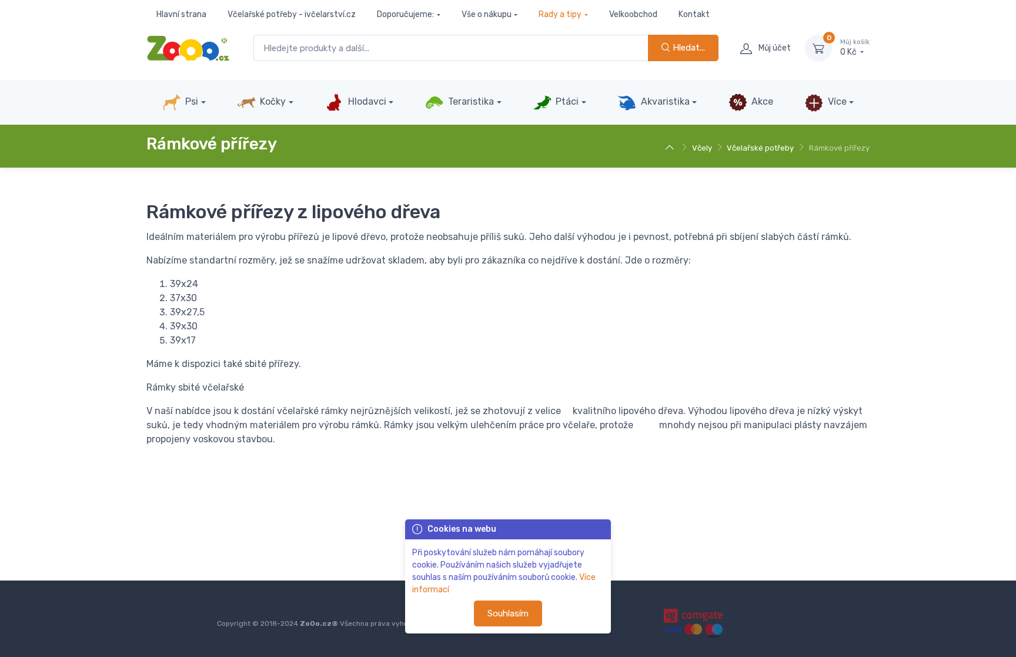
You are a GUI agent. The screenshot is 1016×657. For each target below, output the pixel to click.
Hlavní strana (181, 14)
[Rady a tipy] (671, 148)
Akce (761, 101)
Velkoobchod (633, 14)
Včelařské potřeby (760, 148)
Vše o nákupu (487, 14)
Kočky (272, 101)
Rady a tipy (560, 14)
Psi (190, 101)
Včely (702, 148)
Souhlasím (508, 613)
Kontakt (694, 14)
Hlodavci (366, 101)
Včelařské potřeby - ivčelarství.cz (292, 14)
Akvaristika (664, 101)
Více (836, 101)
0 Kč (855, 48)
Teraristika (470, 101)
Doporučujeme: (405, 14)
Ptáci (566, 101)
